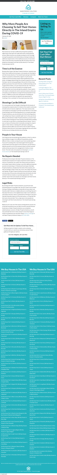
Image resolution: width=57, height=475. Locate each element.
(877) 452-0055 (25, 215)
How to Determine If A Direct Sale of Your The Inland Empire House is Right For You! (46, 95)
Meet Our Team (43, 17)
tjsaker (5, 38)
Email (21, 245)
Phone (11, 245)
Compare (33, 17)
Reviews (25, 17)
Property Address (15, 240)
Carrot (38, 471)
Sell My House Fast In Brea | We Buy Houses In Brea (42, 426)
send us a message (28, 213)
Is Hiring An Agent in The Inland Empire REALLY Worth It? (46, 89)
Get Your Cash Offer (15, 17)
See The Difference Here (47, 42)
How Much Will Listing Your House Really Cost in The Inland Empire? (45, 83)
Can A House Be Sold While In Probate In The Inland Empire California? (46, 105)
